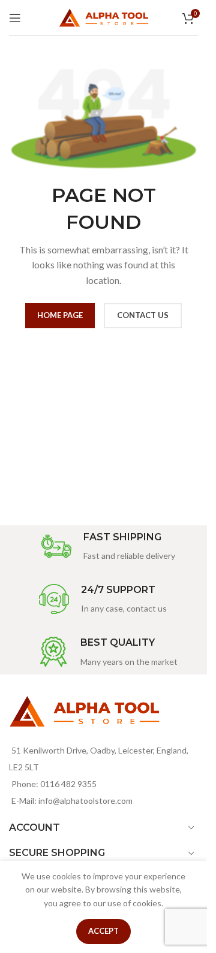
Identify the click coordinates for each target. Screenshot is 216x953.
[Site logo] (104, 16)
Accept (103, 931)
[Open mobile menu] (15, 18)
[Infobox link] (108, 547)
